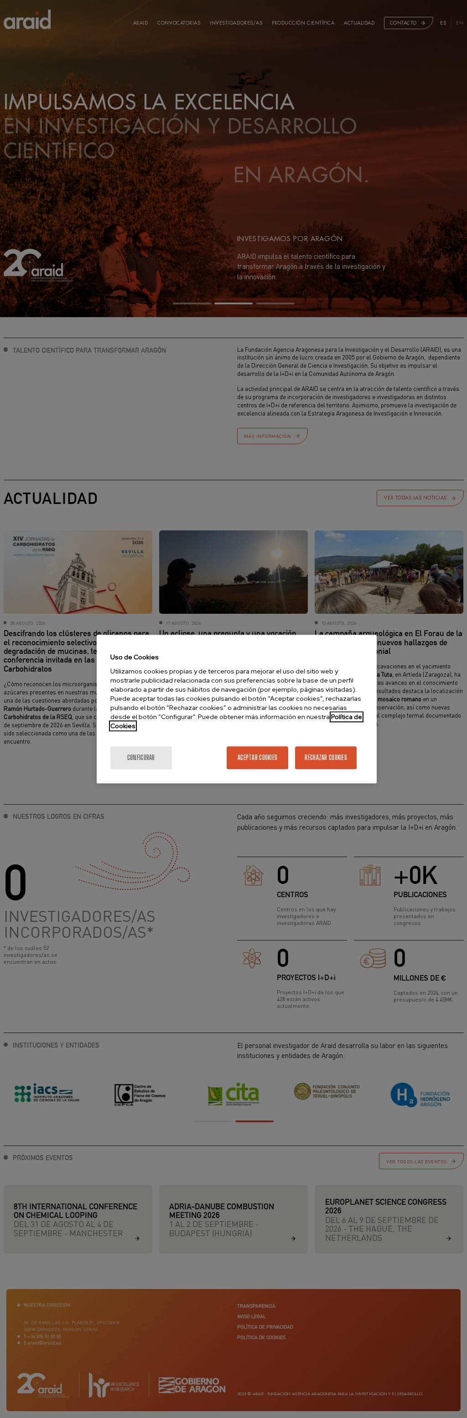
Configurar (141, 757)
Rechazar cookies (326, 757)
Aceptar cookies (257, 757)
